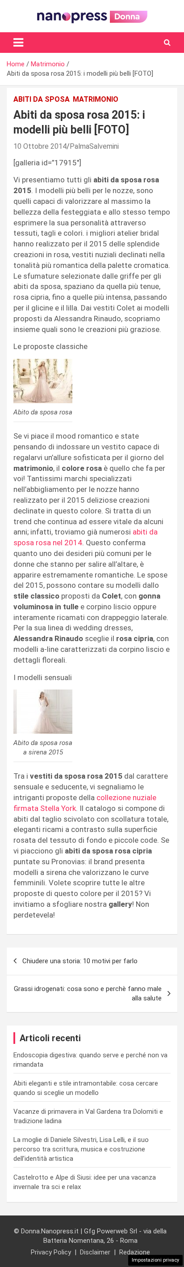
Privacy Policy (51, 1252)
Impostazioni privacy (155, 1260)
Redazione (134, 1252)
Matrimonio (95, 99)
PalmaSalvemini (94, 146)
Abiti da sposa (41, 99)
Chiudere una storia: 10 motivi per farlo (80, 961)
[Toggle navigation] (18, 42)
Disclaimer (95, 1252)
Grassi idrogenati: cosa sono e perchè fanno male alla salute (88, 993)
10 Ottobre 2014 (40, 146)
